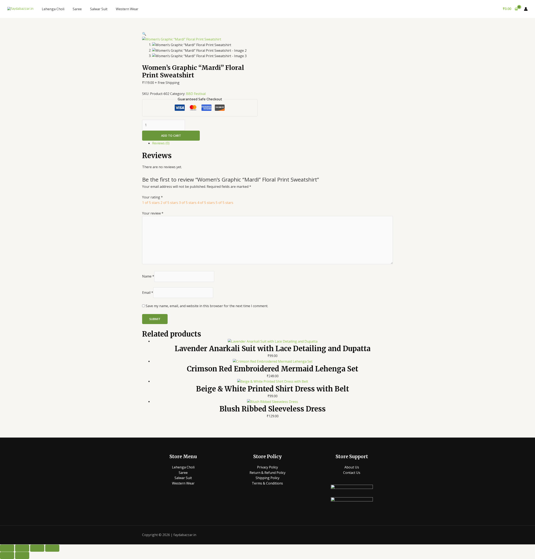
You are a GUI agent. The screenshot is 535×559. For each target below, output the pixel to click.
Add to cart (171, 136)
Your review (152, 213)
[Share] (37, 548)
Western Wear (127, 9)
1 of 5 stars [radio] (151, 202)
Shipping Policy (267, 478)
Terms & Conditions (267, 483)
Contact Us (351, 472)
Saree (77, 9)
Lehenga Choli (53, 9)
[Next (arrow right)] (22, 555)
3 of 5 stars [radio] (187, 202)
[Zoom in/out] (7, 548)
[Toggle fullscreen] (22, 548)
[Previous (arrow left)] (7, 555)
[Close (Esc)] (52, 548)
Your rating (152, 197)
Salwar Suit (98, 9)
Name (148, 276)
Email (147, 292)
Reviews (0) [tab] (160, 143)
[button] (144, 34)
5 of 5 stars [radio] (224, 202)
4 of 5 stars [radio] (206, 202)
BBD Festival (196, 93)
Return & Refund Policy (267, 472)
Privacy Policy (267, 467)
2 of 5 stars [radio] (169, 202)
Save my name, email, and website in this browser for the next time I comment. (207, 306)
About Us (351, 467)
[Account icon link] (526, 9)
